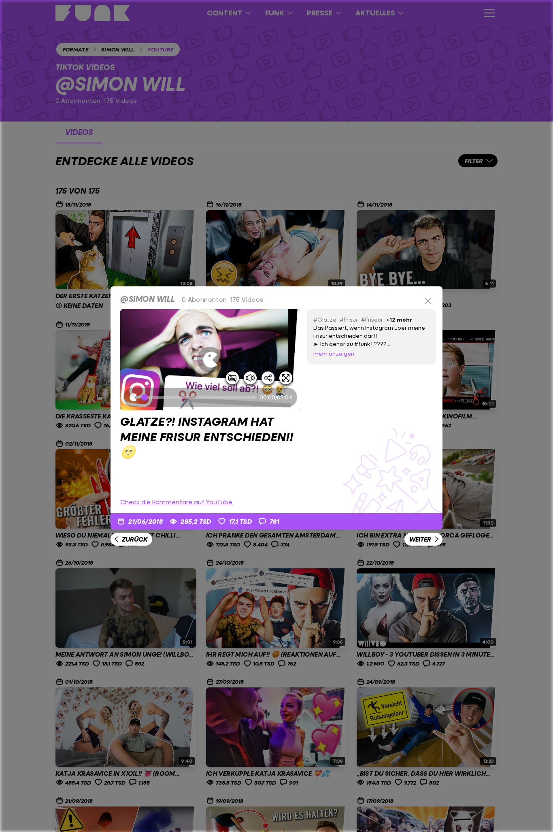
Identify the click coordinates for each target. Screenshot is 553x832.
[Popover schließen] (428, 301)
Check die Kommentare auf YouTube (176, 502)
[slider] (200, 397)
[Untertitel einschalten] (232, 377)
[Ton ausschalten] (250, 377)
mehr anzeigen (333, 353)
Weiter (420, 539)
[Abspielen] (210, 360)
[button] (210, 359)
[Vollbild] (285, 377)
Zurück (134, 539)
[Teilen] (268, 377)
